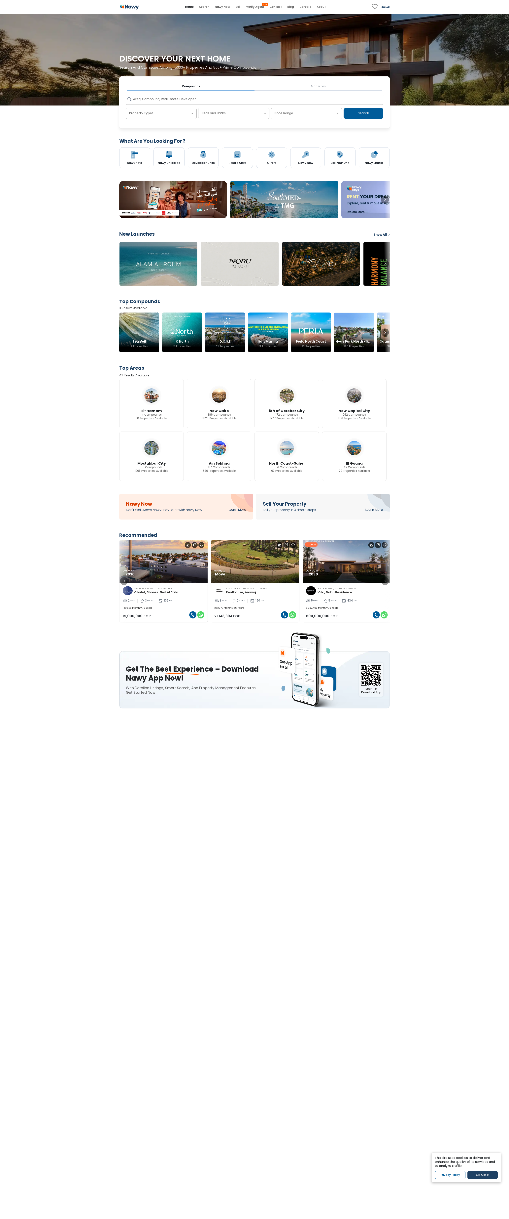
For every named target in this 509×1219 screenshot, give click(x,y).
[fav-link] (374, 7)
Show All (380, 235)
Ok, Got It (482, 1175)
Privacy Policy (450, 1175)
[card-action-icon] (186, 545)
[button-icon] (191, 614)
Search (363, 113)
